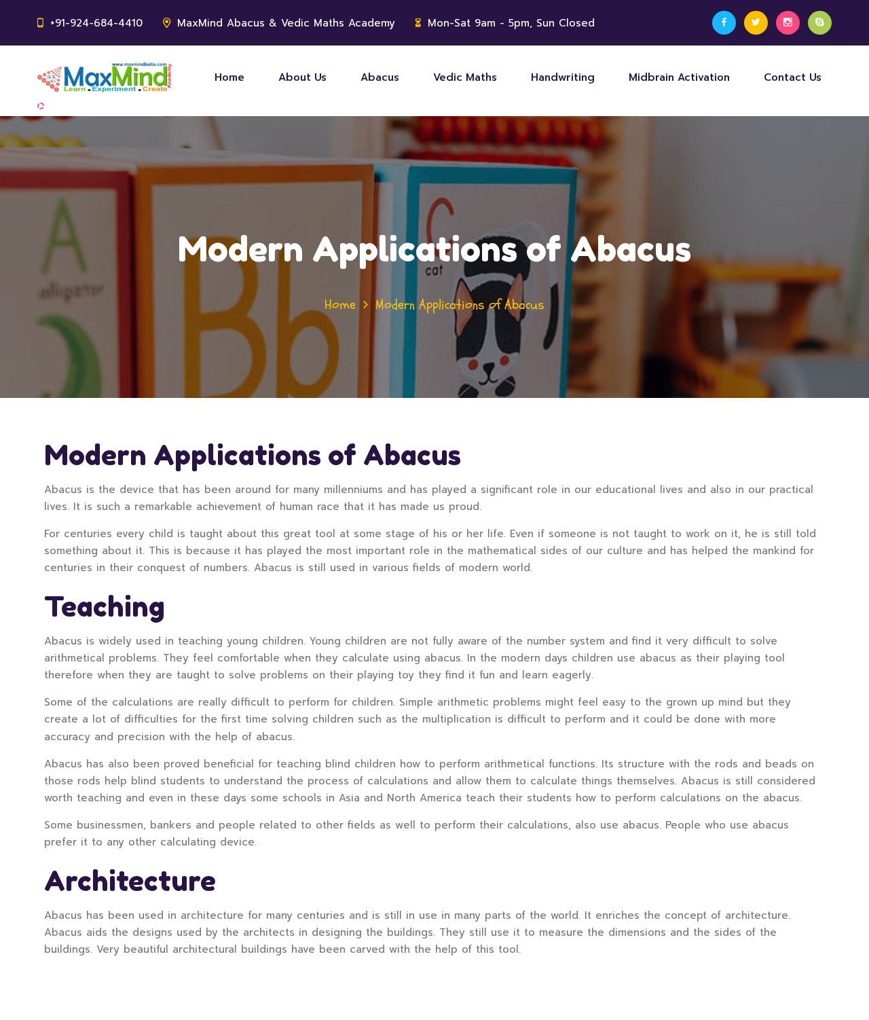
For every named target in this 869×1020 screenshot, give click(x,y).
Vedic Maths (465, 77)
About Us (302, 77)
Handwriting (563, 77)
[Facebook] (724, 23)
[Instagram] (788, 23)
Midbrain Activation (679, 77)
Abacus (379, 77)
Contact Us (792, 77)
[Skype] (820, 23)
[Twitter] (756, 23)
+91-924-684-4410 (96, 23)
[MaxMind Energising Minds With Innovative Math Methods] (104, 77)
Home (229, 77)
